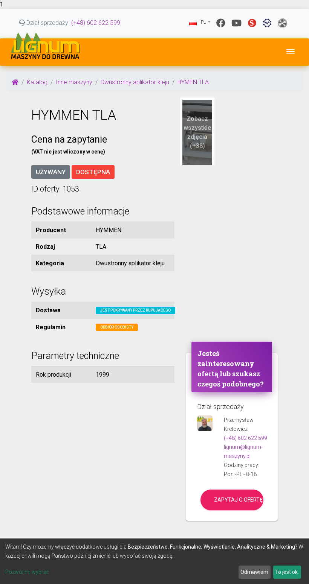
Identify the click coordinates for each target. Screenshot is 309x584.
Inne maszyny (74, 82)
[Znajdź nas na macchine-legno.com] (282, 23)
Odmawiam (254, 572)
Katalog (37, 82)
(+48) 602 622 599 (95, 22)
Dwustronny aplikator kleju (135, 82)
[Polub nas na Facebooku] (220, 23)
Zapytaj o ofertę (238, 500)
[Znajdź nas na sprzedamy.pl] (252, 23)
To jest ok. (287, 572)
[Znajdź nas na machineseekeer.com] (267, 23)
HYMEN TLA (193, 82)
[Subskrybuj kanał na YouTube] (236, 23)
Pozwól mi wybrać (27, 572)
